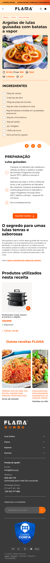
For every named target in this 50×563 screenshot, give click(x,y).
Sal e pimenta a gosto (17, 135)
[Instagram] (10, 427)
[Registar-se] (42, 510)
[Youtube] (14, 427)
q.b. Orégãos (13, 126)
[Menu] (3, 8)
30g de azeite (13, 122)
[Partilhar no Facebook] (27, 146)
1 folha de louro (14, 130)
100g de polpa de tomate (19, 102)
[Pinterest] (22, 427)
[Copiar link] (33, 146)
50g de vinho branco (17, 117)
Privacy (14, 556)
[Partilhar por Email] (39, 146)
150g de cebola (14, 93)
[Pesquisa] (40, 8)
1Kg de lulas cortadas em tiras (21, 106)
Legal (6, 556)
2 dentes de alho (15, 98)
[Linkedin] (18, 427)
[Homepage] (24, 8)
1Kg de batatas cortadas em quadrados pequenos (25, 111)
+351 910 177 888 (12, 491)
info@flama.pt (11, 470)
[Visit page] (16, 380)
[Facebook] (5, 427)
